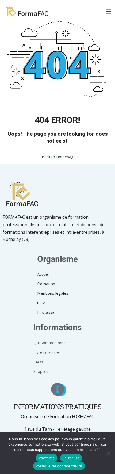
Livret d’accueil (46, 352)
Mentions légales (52, 293)
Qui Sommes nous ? (51, 342)
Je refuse (71, 458)
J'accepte (46, 458)
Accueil (43, 274)
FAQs (38, 362)
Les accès (46, 312)
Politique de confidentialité (59, 466)
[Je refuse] (108, 453)
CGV (41, 302)
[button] (108, 11)
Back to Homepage (58, 156)
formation (46, 283)
